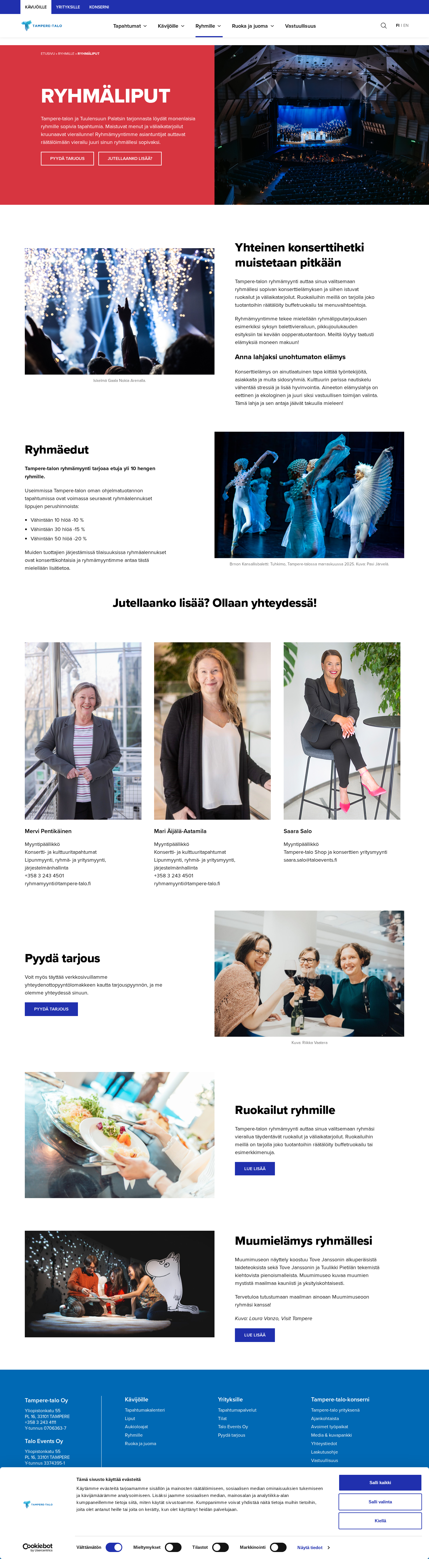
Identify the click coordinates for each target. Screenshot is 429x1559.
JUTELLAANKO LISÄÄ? (130, 158)
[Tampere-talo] (44, 25)
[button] (383, 25)
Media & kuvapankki (331, 1435)
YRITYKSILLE (68, 7)
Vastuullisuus (300, 25)
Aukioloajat (136, 1426)
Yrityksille (230, 1399)
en (406, 25)
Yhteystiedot (324, 1443)
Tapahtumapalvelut (237, 1410)
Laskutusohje (324, 1452)
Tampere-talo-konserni (340, 1399)
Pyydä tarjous (231, 1435)
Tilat (222, 1418)
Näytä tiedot (309, 1547)
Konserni (99, 7)
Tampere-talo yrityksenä (335, 1410)
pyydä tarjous (51, 1009)
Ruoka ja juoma (250, 25)
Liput (130, 1418)
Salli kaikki (380, 1482)
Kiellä (380, 1520)
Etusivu (48, 53)
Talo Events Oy (233, 1426)
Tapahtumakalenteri (145, 1410)
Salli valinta (380, 1501)
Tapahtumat (127, 25)
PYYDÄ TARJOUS (67, 158)
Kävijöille (36, 7)
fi (398, 25)
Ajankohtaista (325, 1418)
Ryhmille (205, 25)
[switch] (173, 1547)
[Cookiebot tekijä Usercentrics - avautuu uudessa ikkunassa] (37, 1547)
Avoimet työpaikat (329, 1426)
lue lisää (255, 1168)
